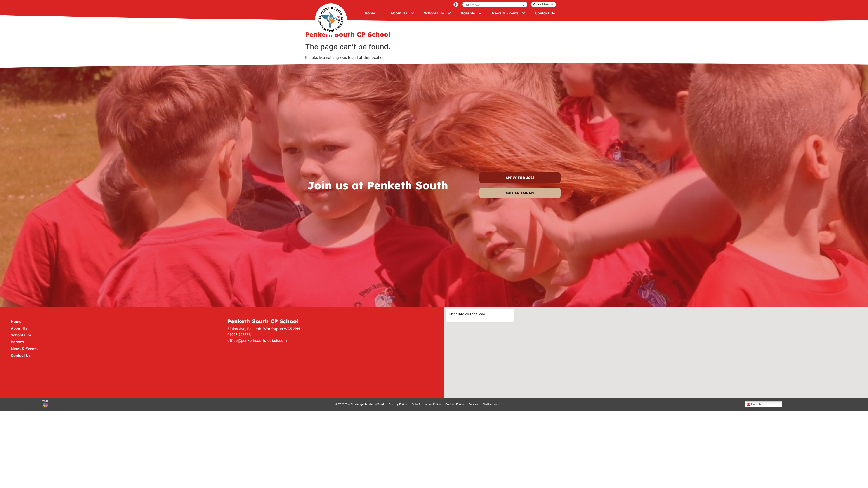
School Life (21, 335)
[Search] (523, 4)
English (755, 404)
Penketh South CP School (263, 321)
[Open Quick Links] (552, 4)
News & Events (24, 348)
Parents (17, 342)
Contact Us (21, 355)
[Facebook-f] (455, 4)
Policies (473, 404)
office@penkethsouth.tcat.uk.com (257, 340)
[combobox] (491, 4)
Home (16, 321)
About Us (19, 328)
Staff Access (491, 404)
